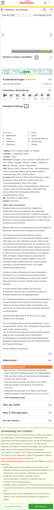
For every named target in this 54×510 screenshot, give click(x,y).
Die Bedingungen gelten (15, 398)
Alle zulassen (41, 506)
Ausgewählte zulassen (13, 506)
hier (51, 461)
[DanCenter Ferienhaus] (27, 3)
